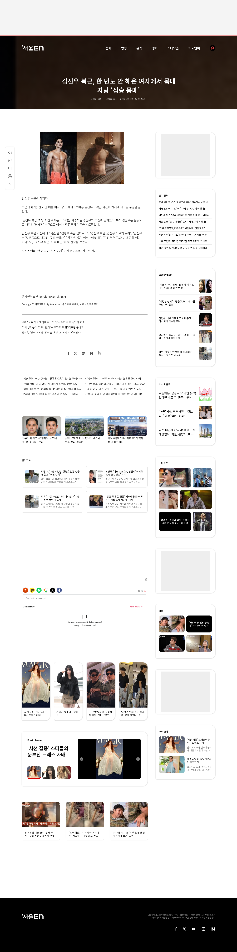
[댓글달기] (10, 168)
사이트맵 (205, 915)
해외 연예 (163, 731)
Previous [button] (81, 759)
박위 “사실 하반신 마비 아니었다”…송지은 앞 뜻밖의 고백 (53, 322)
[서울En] (33, 48)
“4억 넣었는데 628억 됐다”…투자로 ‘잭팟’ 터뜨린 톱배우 (53, 327)
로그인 (212, 915)
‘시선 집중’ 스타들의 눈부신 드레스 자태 (47, 751)
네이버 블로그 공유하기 (91, 353)
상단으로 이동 (10, 184)
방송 (124, 48)
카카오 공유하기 (83, 353)
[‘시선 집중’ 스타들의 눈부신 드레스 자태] (109, 759)
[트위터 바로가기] (184, 929)
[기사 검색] (210, 48)
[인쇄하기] (10, 176)
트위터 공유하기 (75, 353)
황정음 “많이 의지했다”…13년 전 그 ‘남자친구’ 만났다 (51, 332)
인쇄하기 (10, 176)
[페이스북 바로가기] (176, 929)
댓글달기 (10, 168)
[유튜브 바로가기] (194, 929)
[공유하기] (10, 160)
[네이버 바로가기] (213, 929)
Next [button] (137, 759)
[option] (109, 759)
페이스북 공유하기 (69, 353)
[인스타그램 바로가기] (204, 929)
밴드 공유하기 (100, 353)
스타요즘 (173, 48)
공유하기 (10, 160)
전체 (108, 48)
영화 (155, 48)
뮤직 (139, 48)
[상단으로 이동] (10, 184)
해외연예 (194, 48)
